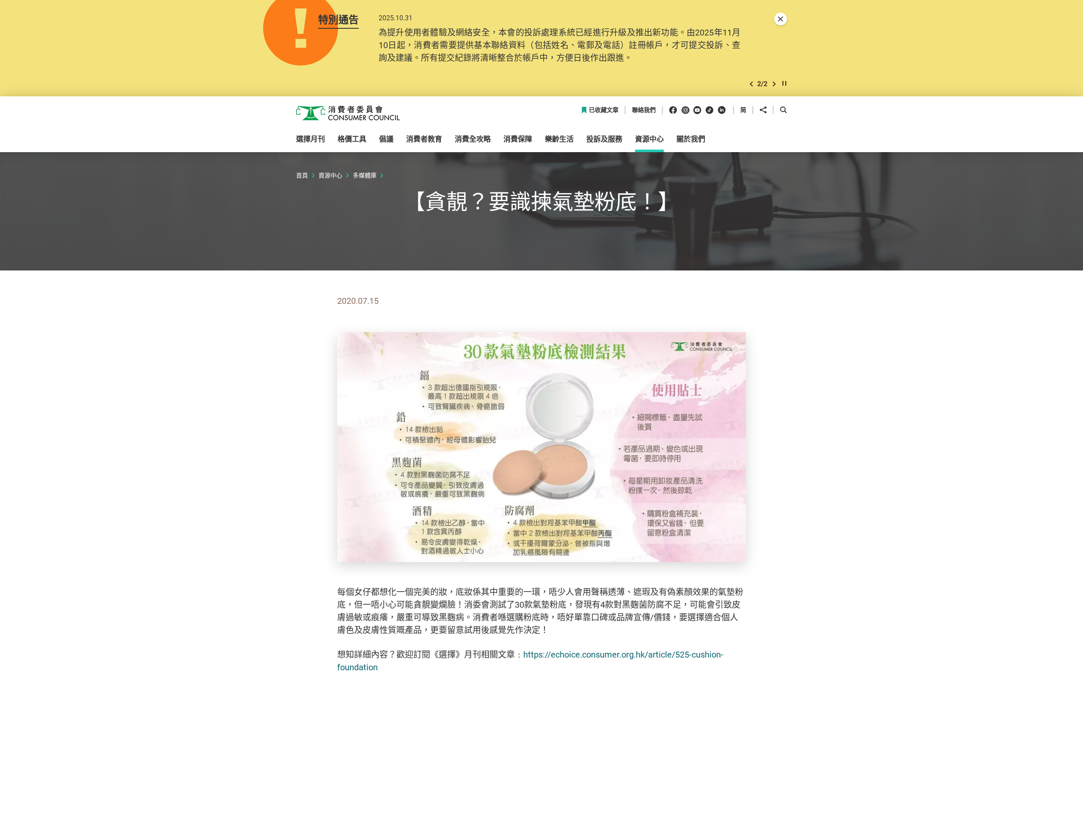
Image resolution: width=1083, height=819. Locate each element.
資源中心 (330, 175)
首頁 (302, 175)
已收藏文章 (603, 110)
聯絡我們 (644, 110)
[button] (751, 84)
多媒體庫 (365, 175)
